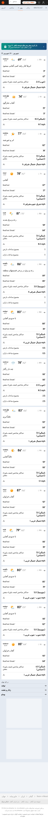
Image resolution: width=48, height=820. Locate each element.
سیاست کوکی (18, 814)
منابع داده (22, 816)
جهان (4, 796)
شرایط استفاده (39, 814)
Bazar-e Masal (42, 796)
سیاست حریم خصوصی (28, 814)
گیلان (31, 796)
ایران (23, 796)
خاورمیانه (13, 796)
